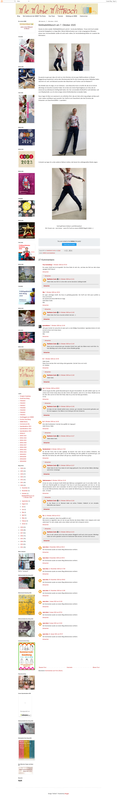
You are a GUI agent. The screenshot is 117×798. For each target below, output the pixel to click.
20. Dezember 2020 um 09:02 (57, 579)
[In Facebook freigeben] (70, 250)
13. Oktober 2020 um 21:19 (66, 344)
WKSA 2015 (23, 440)
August (24, 504)
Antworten (46, 272)
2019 (21, 527)
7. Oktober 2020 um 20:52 (52, 292)
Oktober (24, 493)
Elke (44, 292)
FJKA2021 (22, 412)
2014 (21, 541)
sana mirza (45, 547)
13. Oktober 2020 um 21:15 (66, 532)
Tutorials (60, 16)
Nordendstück (46, 449)
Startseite (69, 667)
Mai (23, 512)
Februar (24, 521)
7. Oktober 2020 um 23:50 (51, 359)
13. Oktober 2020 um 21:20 (66, 312)
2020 (21, 485)
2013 (21, 544)
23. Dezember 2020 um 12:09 (57, 590)
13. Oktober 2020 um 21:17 (66, 436)
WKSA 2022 (23, 452)
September (25, 501)
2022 (21, 479)
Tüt (43, 515)
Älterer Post (96, 667)
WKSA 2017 (23, 445)
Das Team (52, 16)
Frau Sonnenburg (47, 264)
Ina (43, 388)
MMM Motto (24, 421)
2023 (21, 477)
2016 (21, 536)
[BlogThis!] (66, 250)
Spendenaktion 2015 (25, 431)
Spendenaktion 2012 (25, 426)
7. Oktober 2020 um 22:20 (57, 325)
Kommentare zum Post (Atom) (54, 670)
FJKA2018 (22, 408)
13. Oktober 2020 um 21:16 (66, 500)
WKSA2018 (23, 456)
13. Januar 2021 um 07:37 (56, 634)
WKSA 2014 (23, 438)
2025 (21, 471)
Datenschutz (84, 16)
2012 (21, 547)
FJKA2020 (22, 410)
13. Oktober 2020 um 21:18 (66, 375)
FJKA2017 (22, 405)
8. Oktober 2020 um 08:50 (52, 388)
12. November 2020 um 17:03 (57, 569)
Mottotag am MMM (71, 16)
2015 (21, 538)
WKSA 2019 (23, 447)
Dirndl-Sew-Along (24, 398)
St (43, 359)
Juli (23, 506)
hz (43, 421)
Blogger (67, 793)
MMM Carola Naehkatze (49, 253)
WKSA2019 (23, 459)
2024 (21, 474)
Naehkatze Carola (51, 279)
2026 (21, 468)
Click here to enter (69, 244)
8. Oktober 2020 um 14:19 (51, 421)
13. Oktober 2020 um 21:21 (66, 279)
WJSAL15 (22, 433)
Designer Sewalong (25, 396)
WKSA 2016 (23, 442)
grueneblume (46, 325)
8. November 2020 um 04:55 (57, 558)
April (23, 515)
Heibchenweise (47, 480)
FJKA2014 (22, 401)
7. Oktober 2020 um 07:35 (60, 264)
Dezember (25, 488)
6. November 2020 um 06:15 (57, 547)
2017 (21, 533)
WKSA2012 (23, 454)
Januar (24, 523)
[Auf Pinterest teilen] (71, 250)
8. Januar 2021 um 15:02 (55, 623)
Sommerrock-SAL (25, 424)
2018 (21, 530)
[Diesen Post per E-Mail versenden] (65, 250)
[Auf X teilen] (68, 250)
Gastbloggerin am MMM (27, 417)
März (23, 518)
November (25, 490)
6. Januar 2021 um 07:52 (55, 612)
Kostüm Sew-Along (25, 419)
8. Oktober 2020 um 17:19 (58, 449)
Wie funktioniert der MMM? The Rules (34, 16)
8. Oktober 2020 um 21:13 (58, 480)
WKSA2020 (23, 461)
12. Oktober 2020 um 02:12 (52, 515)
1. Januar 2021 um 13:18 (55, 601)
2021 (21, 482)
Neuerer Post (42, 667)
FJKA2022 (22, 414)
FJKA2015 (22, 403)
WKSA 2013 (23, 435)
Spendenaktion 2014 (25, 428)
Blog (18, 16)
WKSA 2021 (23, 449)
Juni (23, 509)
